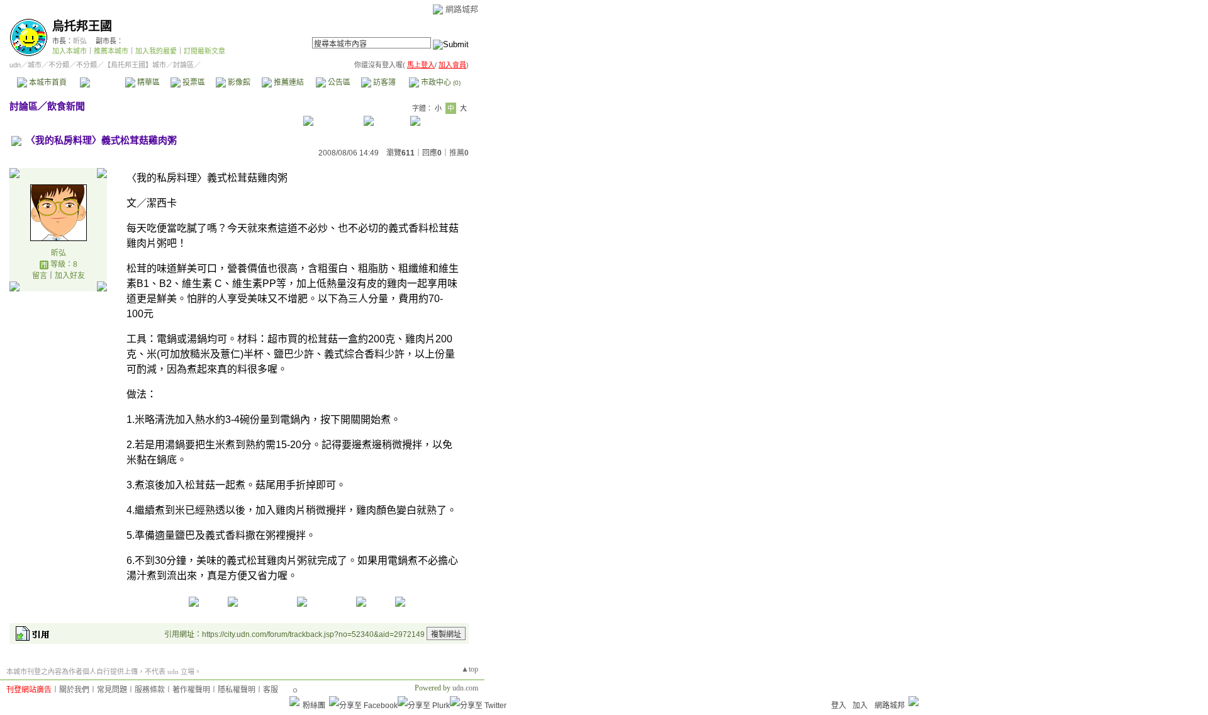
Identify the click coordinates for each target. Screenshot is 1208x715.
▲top (469, 669)
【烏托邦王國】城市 (135, 65)
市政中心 (440, 82)
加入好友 (70, 275)
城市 (35, 65)
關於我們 (74, 689)
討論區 (102, 82)
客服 (270, 689)
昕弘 (80, 41)
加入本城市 (69, 51)
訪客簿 (383, 82)
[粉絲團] (294, 701)
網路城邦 (461, 9)
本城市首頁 (47, 82)
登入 (838, 705)
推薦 (459, 153)
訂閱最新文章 (204, 51)
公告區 (338, 82)
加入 (860, 705)
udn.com (465, 688)
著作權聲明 (191, 689)
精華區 (147, 82)
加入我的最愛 (156, 51)
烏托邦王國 (82, 26)
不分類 (58, 65)
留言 (39, 275)
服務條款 (150, 689)
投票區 (193, 82)
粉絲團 (314, 705)
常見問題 (112, 689)
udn (15, 65)
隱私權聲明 (236, 689)
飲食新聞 (66, 106)
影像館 (238, 82)
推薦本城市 (111, 51)
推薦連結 (288, 82)
